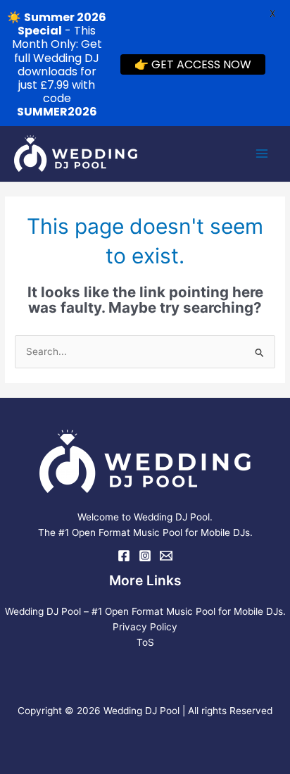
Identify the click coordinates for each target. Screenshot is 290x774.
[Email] (166, 555)
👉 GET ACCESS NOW (192, 64)
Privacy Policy (145, 626)
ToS (145, 642)
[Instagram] (145, 555)
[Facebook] (124, 555)
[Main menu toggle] (262, 153)
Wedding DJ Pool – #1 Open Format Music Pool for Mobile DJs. (145, 611)
